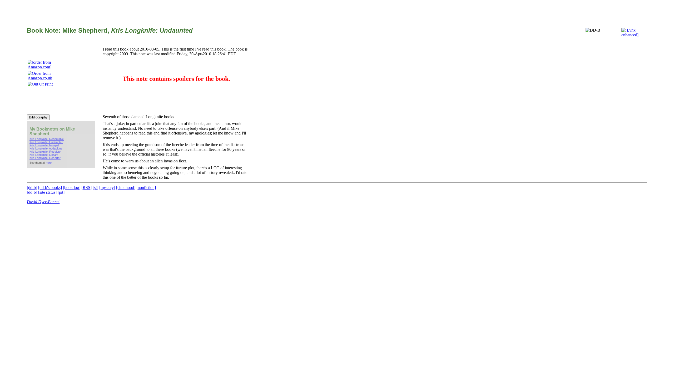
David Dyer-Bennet (43, 202)
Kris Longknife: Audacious (45, 148)
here (49, 162)
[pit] (61, 192)
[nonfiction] (146, 187)
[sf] (95, 187)
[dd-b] (32, 187)
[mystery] (107, 187)
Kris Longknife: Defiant (43, 154)
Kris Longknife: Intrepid (44, 145)
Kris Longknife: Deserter (45, 157)
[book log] (71, 187)
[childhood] (125, 187)
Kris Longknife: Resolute (45, 151)
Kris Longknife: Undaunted (46, 142)
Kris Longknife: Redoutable (46, 139)
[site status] (47, 192)
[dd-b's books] (50, 187)
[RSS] (86, 187)
